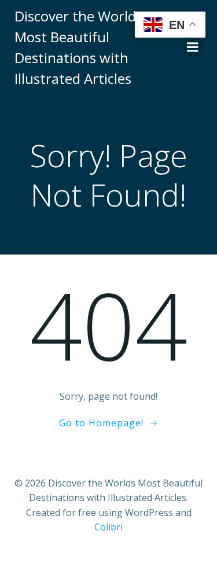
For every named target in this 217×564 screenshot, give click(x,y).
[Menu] (193, 47)
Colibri (108, 527)
